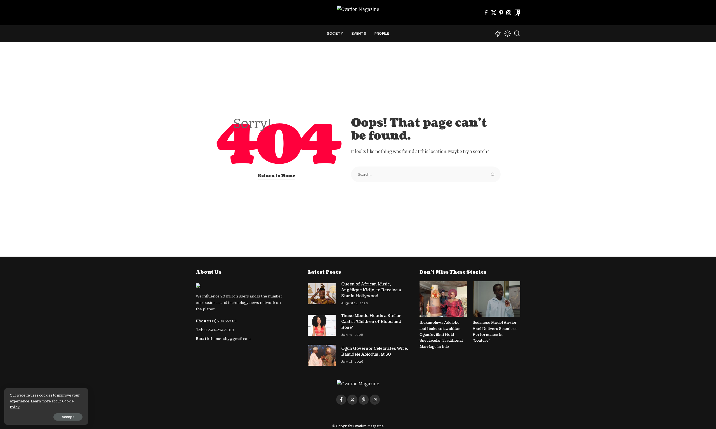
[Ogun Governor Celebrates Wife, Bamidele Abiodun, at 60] (322, 355)
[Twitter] (493, 13)
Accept (68, 417)
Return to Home (276, 176)
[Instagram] (509, 13)
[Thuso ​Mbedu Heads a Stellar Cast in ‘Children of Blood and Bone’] (322, 325)
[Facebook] (486, 13)
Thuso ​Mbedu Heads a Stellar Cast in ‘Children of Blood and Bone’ (371, 321)
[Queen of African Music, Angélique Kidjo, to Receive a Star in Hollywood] (322, 293)
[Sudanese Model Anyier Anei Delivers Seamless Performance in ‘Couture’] (496, 299)
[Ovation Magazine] (358, 13)
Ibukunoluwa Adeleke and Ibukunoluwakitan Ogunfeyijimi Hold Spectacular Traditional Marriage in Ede (441, 334)
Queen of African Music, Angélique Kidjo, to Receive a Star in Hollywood (371, 290)
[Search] (517, 33)
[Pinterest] (501, 13)
